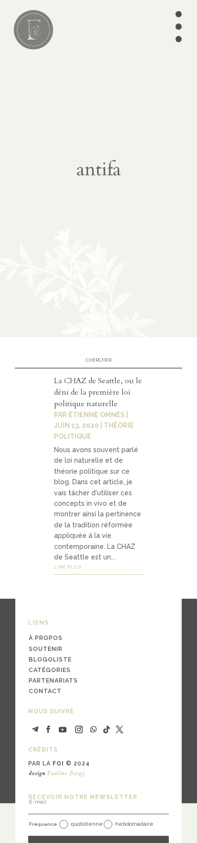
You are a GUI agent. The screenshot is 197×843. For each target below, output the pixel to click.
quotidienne (87, 824)
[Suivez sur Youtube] (62, 729)
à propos (46, 637)
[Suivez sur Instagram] (79, 729)
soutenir (46, 648)
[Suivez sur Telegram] (35, 729)
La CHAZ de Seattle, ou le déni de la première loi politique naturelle (98, 392)
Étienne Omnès (96, 415)
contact (45, 691)
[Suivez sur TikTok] (106, 729)
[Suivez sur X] (119, 729)
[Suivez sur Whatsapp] (93, 729)
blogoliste (50, 659)
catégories (50, 669)
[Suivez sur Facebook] (48, 729)
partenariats (53, 680)
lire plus (68, 567)
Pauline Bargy (66, 773)
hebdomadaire (134, 824)
